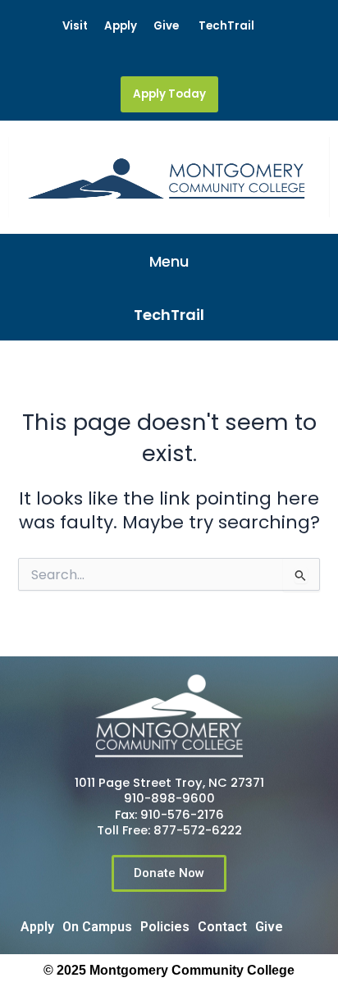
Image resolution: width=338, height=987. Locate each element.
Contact (222, 926)
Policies (165, 926)
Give (166, 26)
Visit (75, 26)
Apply (120, 26)
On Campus (97, 926)
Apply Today (169, 94)
